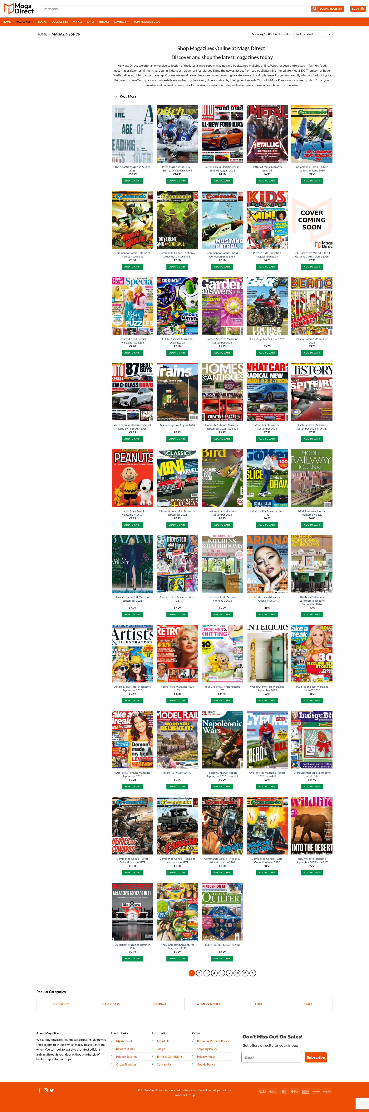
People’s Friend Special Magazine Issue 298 (132, 340)
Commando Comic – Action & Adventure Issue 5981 (222, 860)
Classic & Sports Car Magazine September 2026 (177, 512)
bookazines (240, 65)
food (323, 65)
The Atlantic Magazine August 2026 (132, 168)
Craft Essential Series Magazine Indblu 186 (312, 774)
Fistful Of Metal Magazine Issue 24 (267, 168)
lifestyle (201, 70)
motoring (119, 70)
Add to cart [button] (132, 180)
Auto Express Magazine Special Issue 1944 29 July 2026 (132, 426)
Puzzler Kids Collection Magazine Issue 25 (267, 254)
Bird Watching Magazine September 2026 (222, 512)
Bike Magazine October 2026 (267, 339)
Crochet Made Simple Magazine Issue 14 (132, 512)
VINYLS (77, 21)
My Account (124, 1041)
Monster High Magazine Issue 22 (177, 598)
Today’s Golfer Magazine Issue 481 (267, 512)
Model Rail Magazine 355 (177, 772)
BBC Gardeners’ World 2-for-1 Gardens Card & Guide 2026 (312, 254)
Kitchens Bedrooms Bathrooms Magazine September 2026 (312, 600)
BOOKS (42, 21)
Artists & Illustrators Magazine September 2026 (132, 688)
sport (179, 70)
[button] (358, 9)
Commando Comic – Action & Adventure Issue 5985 (177, 254)
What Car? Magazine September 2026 (267, 426)
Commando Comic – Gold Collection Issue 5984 (222, 254)
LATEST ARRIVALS (98, 21)
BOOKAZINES (60, 21)
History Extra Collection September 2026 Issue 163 (222, 774)
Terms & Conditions (170, 1056)
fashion (313, 65)
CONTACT (120, 21)
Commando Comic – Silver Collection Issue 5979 (132, 860)
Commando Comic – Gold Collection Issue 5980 (267, 860)
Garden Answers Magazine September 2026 (222, 340)
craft (130, 70)
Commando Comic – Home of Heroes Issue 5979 (177, 860)
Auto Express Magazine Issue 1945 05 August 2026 (222, 168)
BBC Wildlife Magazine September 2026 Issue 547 (312, 860)
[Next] (252, 973)
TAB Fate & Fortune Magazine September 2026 (132, 774)
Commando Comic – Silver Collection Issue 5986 (312, 168)
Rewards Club (254, 80)
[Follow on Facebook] (39, 1091)
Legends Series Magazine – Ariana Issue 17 (267, 598)
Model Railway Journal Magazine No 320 (312, 512)
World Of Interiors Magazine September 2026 (267, 688)
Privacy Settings (126, 1056)
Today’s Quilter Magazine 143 (222, 944)
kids (171, 70)
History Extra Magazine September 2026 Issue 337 (312, 426)
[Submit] (314, 9)
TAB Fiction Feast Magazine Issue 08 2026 (312, 688)
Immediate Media (288, 70)
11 (245, 973)
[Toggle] (116, 97)
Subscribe (316, 1057)
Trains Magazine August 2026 (177, 425)
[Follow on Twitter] (52, 1091)
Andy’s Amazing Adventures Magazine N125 (177, 946)
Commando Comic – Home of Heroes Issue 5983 (132, 254)
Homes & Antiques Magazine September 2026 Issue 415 (222, 426)
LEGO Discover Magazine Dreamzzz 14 (177, 340)
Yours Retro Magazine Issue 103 (177, 688)
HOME (7, 21)
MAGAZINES (23, 21)
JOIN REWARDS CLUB (147, 21)
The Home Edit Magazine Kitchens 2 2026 (222, 598)
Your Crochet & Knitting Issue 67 (222, 688)
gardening (161, 70)
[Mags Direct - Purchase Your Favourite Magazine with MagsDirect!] (19, 9)
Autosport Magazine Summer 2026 (132, 946)
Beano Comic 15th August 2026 (311, 340)
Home (42, 34)
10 (237, 973)
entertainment (143, 70)
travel (187, 70)
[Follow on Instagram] (46, 1091)
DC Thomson (309, 70)
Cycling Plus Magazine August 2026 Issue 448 (267, 774)
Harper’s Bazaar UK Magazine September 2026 (132, 598)
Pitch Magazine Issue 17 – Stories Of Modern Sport (177, 168)
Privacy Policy (206, 1056)
